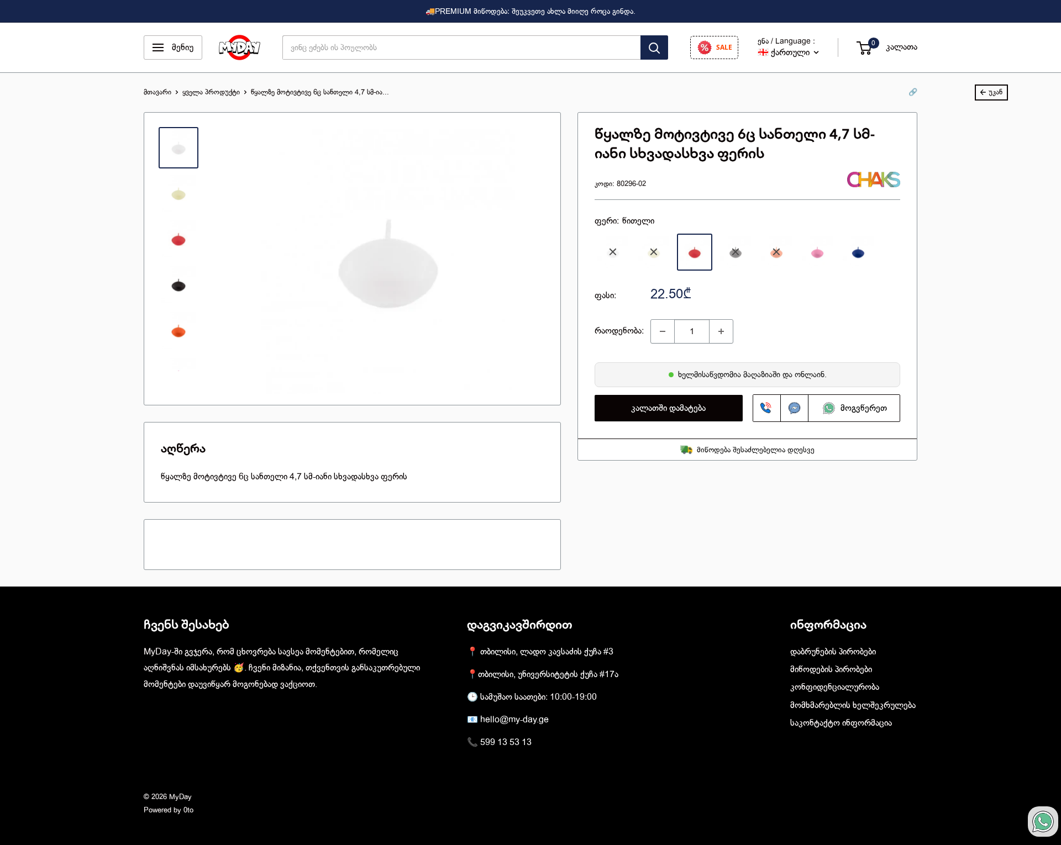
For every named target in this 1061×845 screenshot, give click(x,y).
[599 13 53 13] (767, 408)
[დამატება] (721, 331)
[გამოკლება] (662, 331)
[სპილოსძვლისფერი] (653, 252)
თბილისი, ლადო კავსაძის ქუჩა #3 (546, 652)
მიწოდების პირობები (831, 669)
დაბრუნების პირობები (833, 652)
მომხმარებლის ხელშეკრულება (853, 705)
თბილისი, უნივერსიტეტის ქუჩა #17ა (548, 674)
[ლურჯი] (858, 252)
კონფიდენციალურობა (834, 687)
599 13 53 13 (506, 742)
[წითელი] (694, 252)
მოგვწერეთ (862, 408)
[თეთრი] (613, 252)
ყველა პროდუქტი (211, 92)
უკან (995, 92)
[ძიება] (654, 47)
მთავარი (157, 92)
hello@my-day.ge (514, 720)
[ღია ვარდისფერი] (817, 252)
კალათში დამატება (668, 408)
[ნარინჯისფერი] (776, 252)
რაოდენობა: (619, 331)
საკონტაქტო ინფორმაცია (841, 723)
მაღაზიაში (762, 374)
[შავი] (735, 252)
